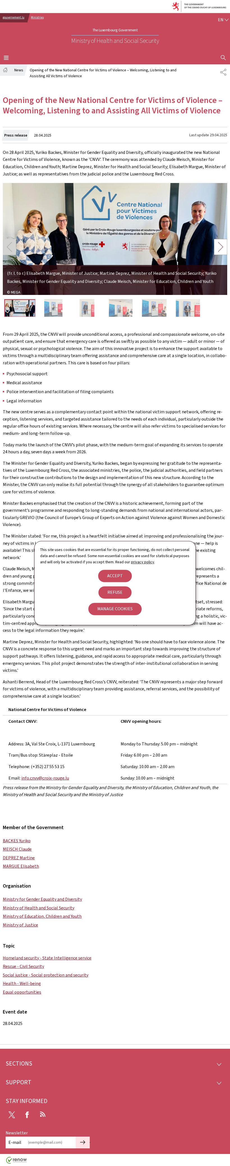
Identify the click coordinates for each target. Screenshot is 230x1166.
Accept (115, 576)
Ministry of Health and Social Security (38, 908)
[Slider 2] (53, 307)
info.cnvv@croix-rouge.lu (45, 778)
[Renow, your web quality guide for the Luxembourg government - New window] (16, 1162)
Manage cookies (115, 609)
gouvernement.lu (13, 17)
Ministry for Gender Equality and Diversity (42, 899)
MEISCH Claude (17, 849)
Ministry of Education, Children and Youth (42, 916)
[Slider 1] (19, 307)
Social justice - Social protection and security (45, 975)
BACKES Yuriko (17, 841)
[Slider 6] (188, 307)
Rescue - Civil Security (23, 966)
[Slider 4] (120, 307)
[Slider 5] (154, 307)
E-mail (14, 1142)
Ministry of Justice (20, 925)
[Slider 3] (87, 307)
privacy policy (142, 562)
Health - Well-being (22, 983)
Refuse (115, 592)
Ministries (37, 17)
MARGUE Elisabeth (21, 866)
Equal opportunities (22, 992)
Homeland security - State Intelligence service (47, 958)
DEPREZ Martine (19, 858)
